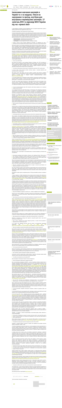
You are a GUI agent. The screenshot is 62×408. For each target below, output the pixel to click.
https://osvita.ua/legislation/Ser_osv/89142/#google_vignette (21, 225)
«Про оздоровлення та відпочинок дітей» (18, 278)
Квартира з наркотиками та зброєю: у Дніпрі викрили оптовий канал (55, 55)
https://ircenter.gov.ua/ (39, 186)
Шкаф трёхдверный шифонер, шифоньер (54, 202)
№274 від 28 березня (37, 225)
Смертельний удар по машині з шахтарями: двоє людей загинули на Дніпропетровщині (55, 59)
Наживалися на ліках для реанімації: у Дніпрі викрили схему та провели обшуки (55, 42)
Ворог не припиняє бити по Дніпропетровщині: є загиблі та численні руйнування (55, 38)
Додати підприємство (54, 163)
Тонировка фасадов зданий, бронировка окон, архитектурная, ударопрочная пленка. (54, 253)
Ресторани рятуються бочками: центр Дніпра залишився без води (53, 124)
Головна (1, 8)
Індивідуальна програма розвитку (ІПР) (18, 126)
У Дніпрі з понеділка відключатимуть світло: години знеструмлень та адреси (53, 107)
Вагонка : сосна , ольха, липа (54, 239)
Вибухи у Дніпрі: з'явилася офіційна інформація (54, 112)
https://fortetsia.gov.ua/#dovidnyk (17, 75)
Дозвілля (27, 5)
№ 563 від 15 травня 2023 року (34, 224)
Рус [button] (55, 6)
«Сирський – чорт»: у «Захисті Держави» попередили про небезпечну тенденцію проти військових (55, 73)
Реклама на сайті (35, 5)
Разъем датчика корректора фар (54, 227)
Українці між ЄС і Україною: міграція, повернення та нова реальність (54, 134)
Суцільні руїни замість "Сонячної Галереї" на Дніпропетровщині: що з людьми (53, 118)
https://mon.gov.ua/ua (28, 371)
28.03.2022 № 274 (35, 239)
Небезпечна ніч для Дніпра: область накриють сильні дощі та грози (55, 68)
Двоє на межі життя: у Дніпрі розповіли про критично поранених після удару (55, 63)
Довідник (21, 5)
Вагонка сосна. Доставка (53, 214)
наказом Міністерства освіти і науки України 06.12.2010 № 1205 (28, 96)
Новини (15, 5)
